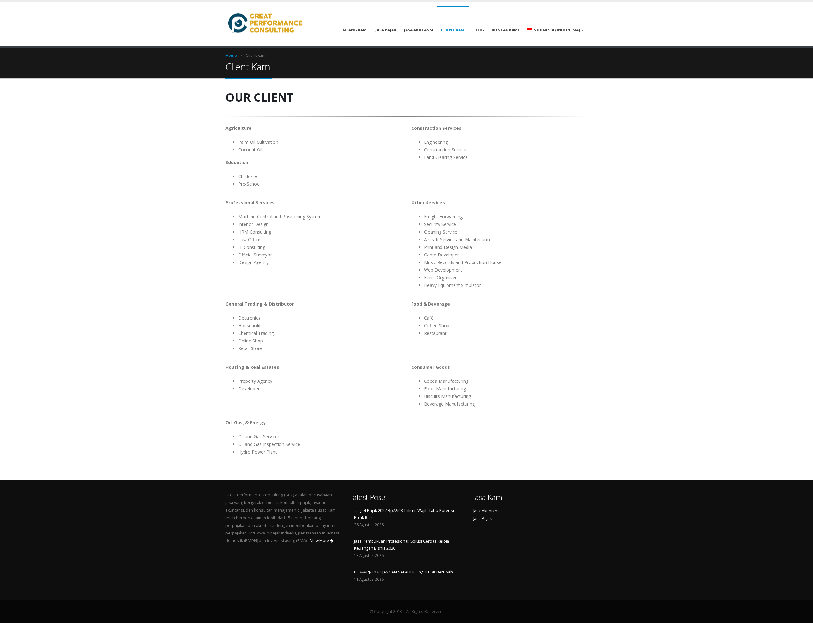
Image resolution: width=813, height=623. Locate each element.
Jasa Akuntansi (487, 511)
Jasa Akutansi (418, 30)
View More (320, 540)
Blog (478, 30)
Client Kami (453, 30)
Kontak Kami (505, 30)
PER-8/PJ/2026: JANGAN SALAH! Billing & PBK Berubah (403, 572)
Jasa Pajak (385, 30)
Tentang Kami (353, 30)
